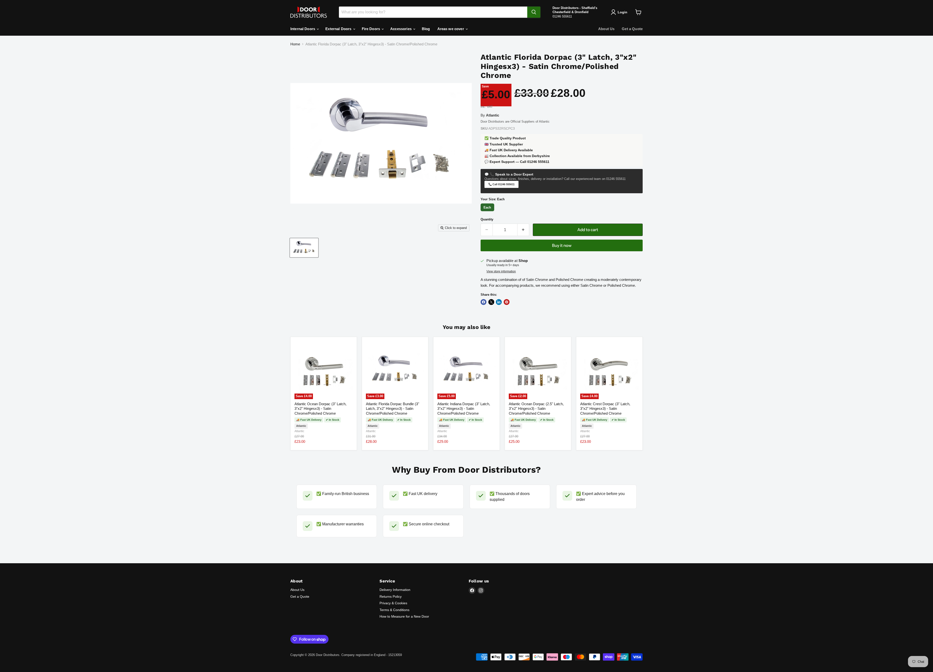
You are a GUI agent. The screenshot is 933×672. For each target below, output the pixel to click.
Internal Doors (303, 29)
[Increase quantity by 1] (523, 230)
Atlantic (299, 431)
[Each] (488, 211)
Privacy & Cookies (393, 603)
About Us (606, 29)
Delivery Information (395, 590)
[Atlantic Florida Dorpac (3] (304, 247)
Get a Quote (632, 29)
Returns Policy (391, 596)
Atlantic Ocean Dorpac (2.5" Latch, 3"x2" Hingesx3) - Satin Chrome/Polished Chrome (536, 408)
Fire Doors (371, 29)
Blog (426, 29)
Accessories (401, 29)
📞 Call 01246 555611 (501, 184)
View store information (501, 271)
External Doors (338, 29)
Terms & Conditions (394, 610)
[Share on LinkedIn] (499, 302)
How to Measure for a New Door (404, 616)
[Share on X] (491, 302)
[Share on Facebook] (483, 302)
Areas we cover (451, 29)
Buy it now (561, 245)
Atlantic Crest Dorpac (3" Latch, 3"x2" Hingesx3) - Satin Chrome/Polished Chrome (605, 408)
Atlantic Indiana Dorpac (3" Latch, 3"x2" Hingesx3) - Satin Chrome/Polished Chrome (463, 408)
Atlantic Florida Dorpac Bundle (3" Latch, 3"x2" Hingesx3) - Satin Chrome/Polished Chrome (392, 408)
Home (295, 44)
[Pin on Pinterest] (507, 302)
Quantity (487, 219)
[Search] (533, 12)
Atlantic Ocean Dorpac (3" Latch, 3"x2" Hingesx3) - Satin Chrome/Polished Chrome (320, 408)
